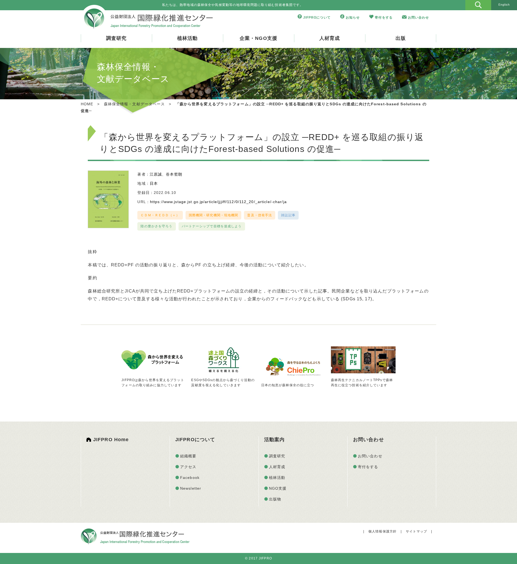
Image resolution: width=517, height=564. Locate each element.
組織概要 (188, 456)
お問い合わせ (418, 17)
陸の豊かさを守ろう (156, 226)
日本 (154, 183)
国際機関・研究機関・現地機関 (213, 215)
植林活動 (187, 38)
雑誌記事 (288, 215)
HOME (87, 104)
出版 (401, 38)
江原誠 (156, 174)
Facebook (190, 477)
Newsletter (190, 488)
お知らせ (353, 17)
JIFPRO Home (111, 439)
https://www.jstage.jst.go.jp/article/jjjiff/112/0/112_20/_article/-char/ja (218, 202)
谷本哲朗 (174, 174)
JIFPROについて (317, 17)
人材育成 (329, 38)
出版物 (275, 499)
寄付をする (384, 17)
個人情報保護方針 (382, 531)
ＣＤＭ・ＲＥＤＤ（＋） (160, 215)
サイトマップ (416, 531)
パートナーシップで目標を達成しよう (212, 226)
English (504, 4)
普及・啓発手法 (259, 215)
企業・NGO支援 (258, 38)
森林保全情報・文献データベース (134, 104)
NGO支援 (278, 488)
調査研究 (116, 38)
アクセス (188, 467)
